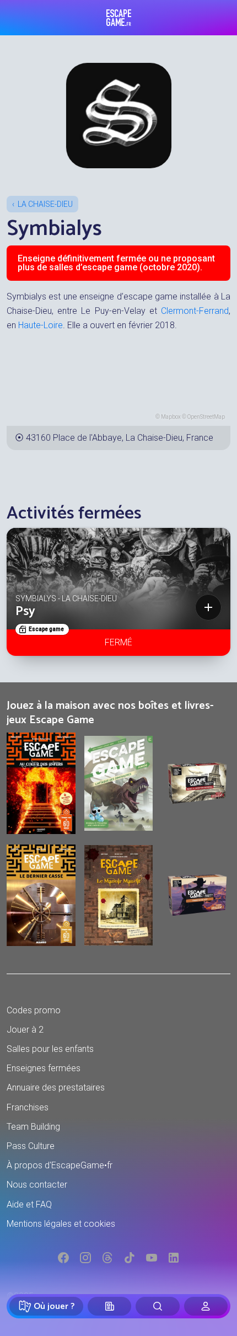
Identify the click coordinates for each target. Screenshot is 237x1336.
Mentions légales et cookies (61, 1224)
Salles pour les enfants (50, 1049)
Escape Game (119, 17)
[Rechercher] (157, 1306)
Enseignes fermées (43, 1068)
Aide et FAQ (29, 1204)
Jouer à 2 (25, 1029)
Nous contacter (37, 1184)
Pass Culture (31, 1146)
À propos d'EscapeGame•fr (59, 1165)
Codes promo (34, 1010)
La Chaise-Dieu (45, 204)
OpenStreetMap (206, 417)
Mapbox (171, 417)
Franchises (28, 1107)
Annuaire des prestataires (56, 1087)
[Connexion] (206, 1306)
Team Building (33, 1126)
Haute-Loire (40, 325)
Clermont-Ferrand (195, 311)
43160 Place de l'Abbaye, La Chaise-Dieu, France (119, 437)
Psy (25, 611)
